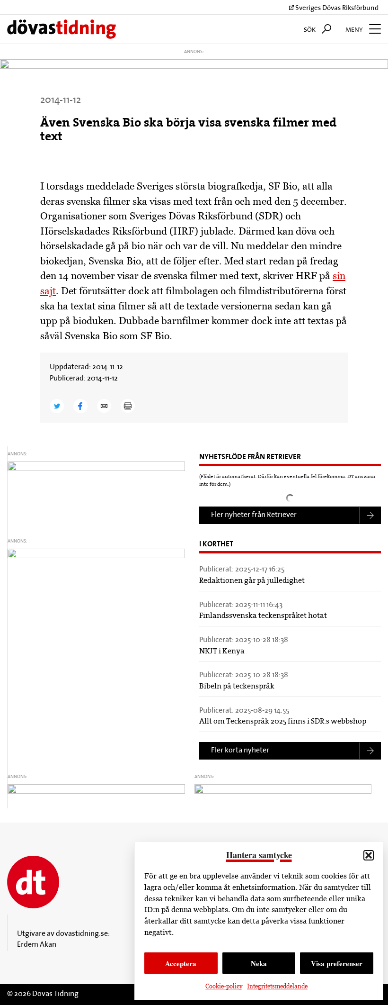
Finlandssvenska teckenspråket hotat (263, 616)
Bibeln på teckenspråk (236, 686)
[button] (368, 855)
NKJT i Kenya (222, 651)
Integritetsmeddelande (277, 986)
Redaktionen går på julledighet (252, 581)
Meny (354, 30)
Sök (310, 30)
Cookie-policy (223, 986)
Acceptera (180, 963)
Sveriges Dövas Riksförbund (336, 8)
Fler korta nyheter (240, 750)
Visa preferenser (336, 963)
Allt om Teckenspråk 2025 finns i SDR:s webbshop (282, 721)
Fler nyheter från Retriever (254, 515)
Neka (259, 963)
